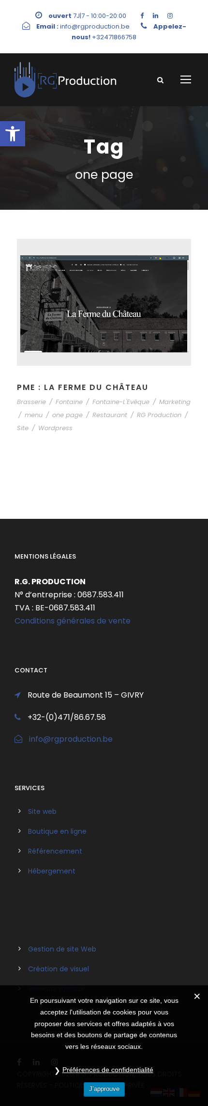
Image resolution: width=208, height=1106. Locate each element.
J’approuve (104, 1088)
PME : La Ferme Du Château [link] (83, 387)
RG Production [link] (159, 415)
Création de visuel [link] (58, 969)
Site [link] (23, 428)
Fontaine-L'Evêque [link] (120, 401)
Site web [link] (42, 811)
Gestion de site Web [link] (62, 949)
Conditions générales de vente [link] (73, 620)
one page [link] (67, 415)
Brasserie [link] (31, 401)
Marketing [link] (175, 401)
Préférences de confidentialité (107, 1070)
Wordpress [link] (55, 428)
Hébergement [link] (51, 871)
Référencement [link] (55, 851)
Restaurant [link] (109, 415)
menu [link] (34, 415)
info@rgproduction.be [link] (71, 739)
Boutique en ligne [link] (57, 831)
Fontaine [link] (69, 401)
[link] (12, 133)
